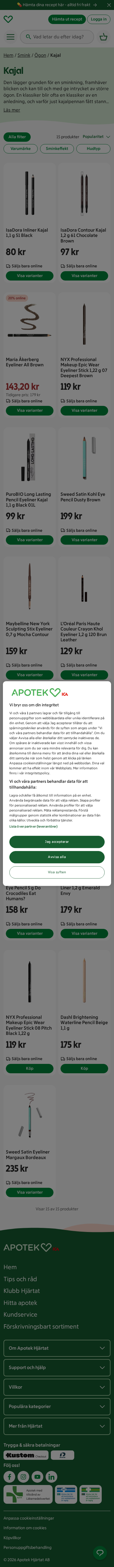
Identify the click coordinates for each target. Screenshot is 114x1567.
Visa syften (57, 872)
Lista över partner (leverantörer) (33, 827)
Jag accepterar (57, 842)
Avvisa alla (57, 857)
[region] (57, 783)
